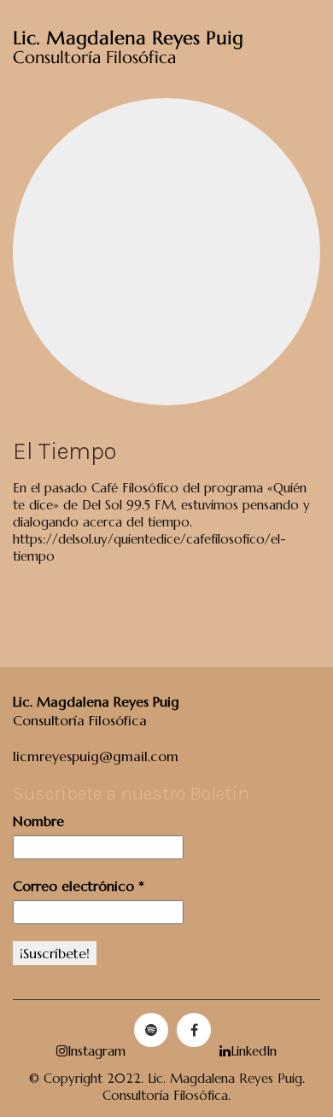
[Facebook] (194, 1030)
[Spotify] (151, 1030)
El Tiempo (64, 451)
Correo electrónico (78, 885)
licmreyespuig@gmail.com (95, 756)
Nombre (38, 820)
